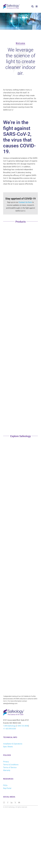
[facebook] (8, 802)
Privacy (6, 762)
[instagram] (4, 802)
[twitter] (15, 802)
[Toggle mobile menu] (37, 6)
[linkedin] (11, 802)
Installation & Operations (12, 744)
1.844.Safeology (9, 726)
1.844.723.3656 (22, 726)
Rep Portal (7, 788)
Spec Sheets (8, 747)
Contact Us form (25, 202)
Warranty (6, 770)
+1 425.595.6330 (9, 729)
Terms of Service (10, 767)
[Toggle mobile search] (32, 6)
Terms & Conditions (11, 765)
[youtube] (19, 802)
